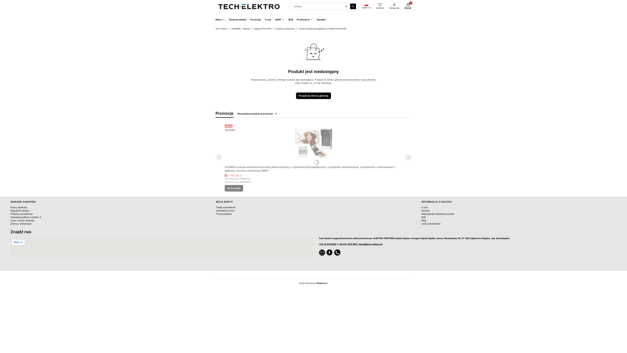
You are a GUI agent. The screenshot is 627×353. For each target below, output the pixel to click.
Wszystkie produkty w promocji (255, 113)
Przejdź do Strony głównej (313, 95)
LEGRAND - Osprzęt (240, 28)
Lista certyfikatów (431, 223)
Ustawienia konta (225, 210)
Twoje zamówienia (225, 207)
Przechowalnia (224, 213)
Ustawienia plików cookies (24, 217)
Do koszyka (233, 188)
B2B (423, 217)
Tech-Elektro (221, 28)
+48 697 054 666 (347, 244)
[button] (353, 6)
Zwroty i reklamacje (20, 223)
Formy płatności (18, 207)
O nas (424, 207)
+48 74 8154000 (327, 244)
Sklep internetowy (312, 283)
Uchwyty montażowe (285, 28)
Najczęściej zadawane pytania (437, 213)
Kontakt (425, 210)
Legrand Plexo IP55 (262, 28)
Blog (423, 220)
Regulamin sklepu (19, 210)
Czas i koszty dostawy (22, 220)
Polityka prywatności (21, 213)
